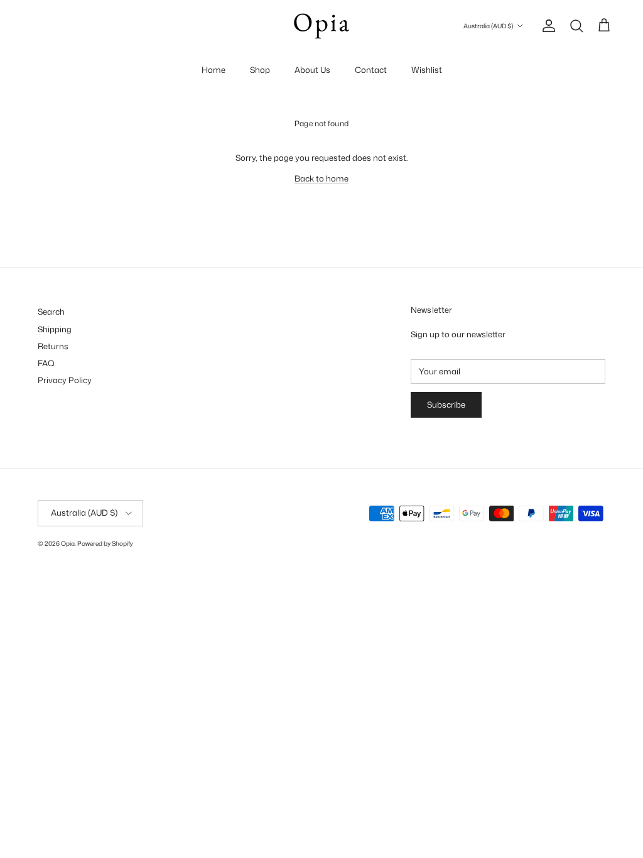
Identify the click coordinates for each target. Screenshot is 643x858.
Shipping (55, 329)
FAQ (46, 363)
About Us (312, 69)
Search (51, 311)
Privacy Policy (65, 380)
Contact (371, 69)
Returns (53, 346)
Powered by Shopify (105, 543)
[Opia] (321, 26)
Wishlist (426, 69)
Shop (260, 69)
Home (213, 69)
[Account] (546, 25)
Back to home (321, 178)
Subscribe (446, 404)
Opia (68, 543)
